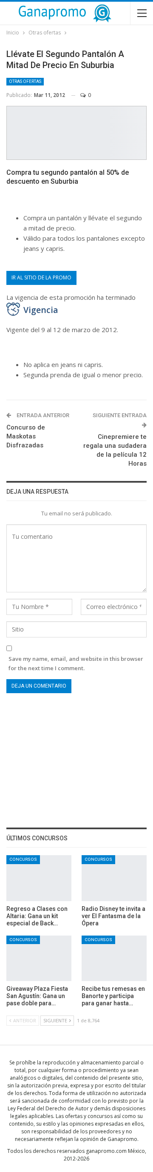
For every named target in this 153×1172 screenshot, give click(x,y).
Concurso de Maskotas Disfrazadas (25, 436)
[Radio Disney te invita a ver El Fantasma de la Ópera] (114, 878)
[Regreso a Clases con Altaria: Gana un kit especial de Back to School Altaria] (38, 878)
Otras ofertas (25, 81)
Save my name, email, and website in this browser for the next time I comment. (75, 663)
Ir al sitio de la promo (41, 277)
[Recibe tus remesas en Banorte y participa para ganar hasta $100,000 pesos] (114, 958)
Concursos (23, 859)
